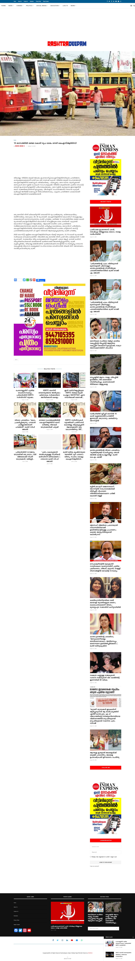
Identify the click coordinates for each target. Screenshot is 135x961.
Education (55, 5)
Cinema (19, 5)
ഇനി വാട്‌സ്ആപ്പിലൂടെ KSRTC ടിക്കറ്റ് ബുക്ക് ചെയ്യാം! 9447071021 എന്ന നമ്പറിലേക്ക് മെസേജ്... (74, 394)
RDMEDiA (90, 953)
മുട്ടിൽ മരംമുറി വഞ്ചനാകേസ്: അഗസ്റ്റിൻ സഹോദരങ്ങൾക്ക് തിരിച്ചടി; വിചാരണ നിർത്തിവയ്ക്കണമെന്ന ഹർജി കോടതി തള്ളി (102, 491)
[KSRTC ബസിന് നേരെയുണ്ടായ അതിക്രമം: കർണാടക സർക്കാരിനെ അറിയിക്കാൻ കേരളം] (49, 380)
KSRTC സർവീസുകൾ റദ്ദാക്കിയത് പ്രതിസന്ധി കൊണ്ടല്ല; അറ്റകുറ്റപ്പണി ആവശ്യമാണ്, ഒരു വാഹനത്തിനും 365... (74, 425)
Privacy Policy (38, 1)
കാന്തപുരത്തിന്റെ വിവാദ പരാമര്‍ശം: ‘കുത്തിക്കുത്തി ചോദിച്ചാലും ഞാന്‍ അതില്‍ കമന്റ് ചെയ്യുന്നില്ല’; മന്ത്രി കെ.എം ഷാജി (105, 453)
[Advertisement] (67, 22)
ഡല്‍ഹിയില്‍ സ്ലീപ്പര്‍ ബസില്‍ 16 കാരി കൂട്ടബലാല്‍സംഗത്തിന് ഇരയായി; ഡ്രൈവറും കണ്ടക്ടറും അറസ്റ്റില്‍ (104, 417)
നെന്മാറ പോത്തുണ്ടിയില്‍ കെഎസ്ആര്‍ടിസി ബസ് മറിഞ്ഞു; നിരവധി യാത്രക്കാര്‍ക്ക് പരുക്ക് (49, 423)
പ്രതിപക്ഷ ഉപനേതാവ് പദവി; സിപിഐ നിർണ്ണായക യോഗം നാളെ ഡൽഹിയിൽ (105, 231)
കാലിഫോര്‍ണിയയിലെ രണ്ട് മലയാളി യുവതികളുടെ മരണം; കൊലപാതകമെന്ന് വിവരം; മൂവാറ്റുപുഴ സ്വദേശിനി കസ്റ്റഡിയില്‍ (105, 603)
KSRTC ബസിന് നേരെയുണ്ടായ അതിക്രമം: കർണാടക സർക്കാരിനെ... (123, 954)
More (73, 5)
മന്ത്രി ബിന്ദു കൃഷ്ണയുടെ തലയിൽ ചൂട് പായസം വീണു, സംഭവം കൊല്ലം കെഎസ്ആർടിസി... (74, 455)
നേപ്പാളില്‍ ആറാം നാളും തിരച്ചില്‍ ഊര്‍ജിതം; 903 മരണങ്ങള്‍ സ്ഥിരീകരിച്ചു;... (112, 919)
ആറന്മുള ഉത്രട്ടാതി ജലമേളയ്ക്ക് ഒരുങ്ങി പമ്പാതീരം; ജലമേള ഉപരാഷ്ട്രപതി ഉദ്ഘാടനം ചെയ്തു (104, 755)
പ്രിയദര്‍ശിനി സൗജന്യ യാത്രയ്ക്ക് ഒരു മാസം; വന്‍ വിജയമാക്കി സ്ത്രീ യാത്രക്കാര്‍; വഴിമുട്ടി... (25, 455)
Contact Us (26, 1)
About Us (19, 1)
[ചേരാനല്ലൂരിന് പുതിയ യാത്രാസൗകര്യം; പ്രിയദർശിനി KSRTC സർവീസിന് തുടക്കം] (25, 380)
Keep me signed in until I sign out (104, 857)
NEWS (10, 5)
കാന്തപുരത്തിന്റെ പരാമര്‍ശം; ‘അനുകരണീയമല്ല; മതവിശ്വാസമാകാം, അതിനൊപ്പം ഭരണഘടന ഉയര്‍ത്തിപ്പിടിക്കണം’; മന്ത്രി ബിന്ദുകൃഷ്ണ (104, 641)
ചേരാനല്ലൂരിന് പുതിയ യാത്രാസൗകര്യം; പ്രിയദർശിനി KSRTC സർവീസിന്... (123, 943)
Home (15, 1)
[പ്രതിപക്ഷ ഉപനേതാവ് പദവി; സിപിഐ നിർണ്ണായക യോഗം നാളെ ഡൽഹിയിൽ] (105, 216)
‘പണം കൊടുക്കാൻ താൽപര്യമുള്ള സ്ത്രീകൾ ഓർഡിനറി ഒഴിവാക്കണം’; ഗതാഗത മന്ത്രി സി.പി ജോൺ (49, 457)
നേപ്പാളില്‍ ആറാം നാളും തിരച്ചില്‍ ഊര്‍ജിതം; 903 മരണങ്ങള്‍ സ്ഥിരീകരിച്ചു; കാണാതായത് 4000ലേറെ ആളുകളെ (104, 380)
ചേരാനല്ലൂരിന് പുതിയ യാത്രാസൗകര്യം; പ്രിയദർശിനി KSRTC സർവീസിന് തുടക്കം (25, 394)
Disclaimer (32, 1)
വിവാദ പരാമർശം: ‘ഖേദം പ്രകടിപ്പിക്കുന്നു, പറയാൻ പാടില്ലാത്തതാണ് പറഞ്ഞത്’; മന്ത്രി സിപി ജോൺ (25, 425)
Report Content (46, 1)
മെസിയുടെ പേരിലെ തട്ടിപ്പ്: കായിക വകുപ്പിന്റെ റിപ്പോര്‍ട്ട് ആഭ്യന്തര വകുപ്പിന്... (95, 918)
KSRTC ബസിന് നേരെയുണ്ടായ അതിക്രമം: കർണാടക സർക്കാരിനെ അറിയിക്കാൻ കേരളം (50, 394)
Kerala (15, 140)
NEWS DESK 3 (20, 146)
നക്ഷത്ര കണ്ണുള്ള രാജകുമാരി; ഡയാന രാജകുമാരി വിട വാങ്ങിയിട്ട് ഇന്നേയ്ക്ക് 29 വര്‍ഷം (104, 677)
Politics (29, 5)
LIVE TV (65, 5)
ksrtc (16, 359)
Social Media (41, 5)
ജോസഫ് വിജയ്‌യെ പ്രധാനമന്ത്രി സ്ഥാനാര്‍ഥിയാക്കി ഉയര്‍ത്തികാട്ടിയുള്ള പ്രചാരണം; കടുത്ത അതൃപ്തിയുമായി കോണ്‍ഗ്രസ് (104, 530)
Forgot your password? (94, 866)
